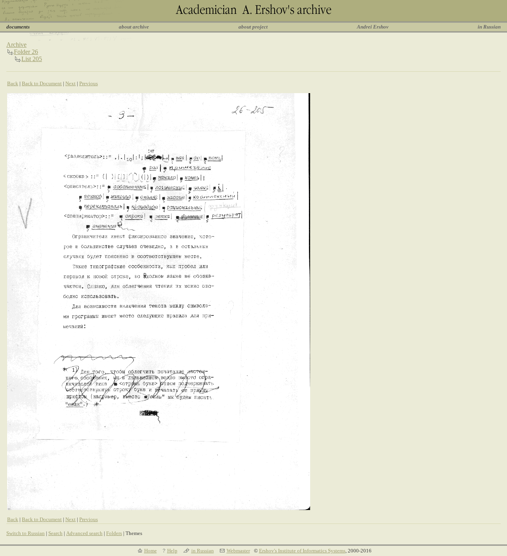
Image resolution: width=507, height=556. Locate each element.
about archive (134, 27)
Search (55, 533)
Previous (88, 83)
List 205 (31, 58)
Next (70, 83)
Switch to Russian (25, 533)
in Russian (489, 27)
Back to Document (42, 83)
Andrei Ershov (373, 27)
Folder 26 (26, 51)
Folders (114, 533)
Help (172, 551)
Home (150, 551)
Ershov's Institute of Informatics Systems (302, 551)
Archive (16, 44)
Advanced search (84, 533)
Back (12, 83)
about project (253, 27)
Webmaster (238, 551)
